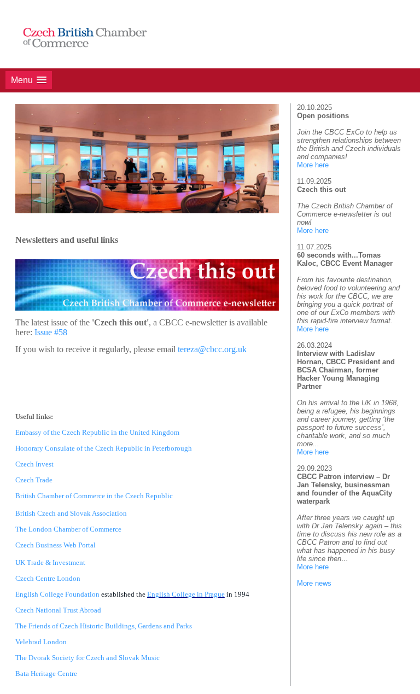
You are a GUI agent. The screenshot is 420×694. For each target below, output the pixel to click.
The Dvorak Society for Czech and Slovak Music (87, 658)
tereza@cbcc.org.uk (212, 349)
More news (314, 583)
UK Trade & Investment (50, 562)
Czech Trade (33, 480)
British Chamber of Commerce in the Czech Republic (94, 496)
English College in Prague (186, 594)
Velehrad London (41, 642)
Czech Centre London (47, 578)
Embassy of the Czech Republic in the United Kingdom (97, 432)
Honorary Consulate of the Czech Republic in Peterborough (103, 448)
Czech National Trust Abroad (58, 610)
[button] (28, 80)
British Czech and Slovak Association (71, 513)
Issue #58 (50, 332)
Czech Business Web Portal (55, 545)
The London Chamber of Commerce (68, 529)
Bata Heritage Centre (46, 673)
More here (313, 165)
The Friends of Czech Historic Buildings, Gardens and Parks (103, 626)
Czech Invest (34, 464)
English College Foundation (57, 594)
